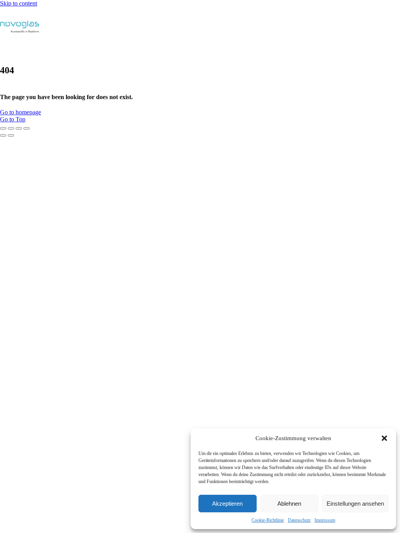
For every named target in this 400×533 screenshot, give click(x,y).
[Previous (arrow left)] (3, 135)
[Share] (11, 128)
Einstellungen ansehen (355, 503)
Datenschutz (299, 520)
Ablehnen (289, 503)
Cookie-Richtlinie (268, 520)
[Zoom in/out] (26, 128)
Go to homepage (20, 112)
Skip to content (18, 3)
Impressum (324, 520)
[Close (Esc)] (3, 128)
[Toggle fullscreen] (19, 128)
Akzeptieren (227, 503)
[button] (384, 438)
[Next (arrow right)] (11, 135)
